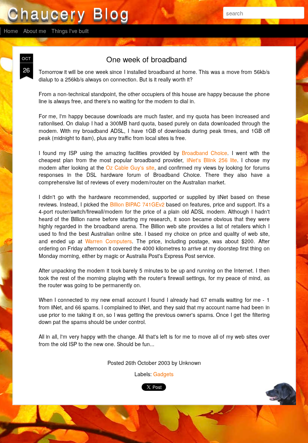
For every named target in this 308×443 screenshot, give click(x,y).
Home (11, 31)
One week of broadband (146, 59)
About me (34, 31)
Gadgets (163, 374)
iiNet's (194, 160)
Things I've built (70, 31)
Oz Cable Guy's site (130, 167)
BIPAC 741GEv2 (144, 204)
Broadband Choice (204, 153)
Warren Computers (108, 241)
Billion (117, 204)
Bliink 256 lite (220, 160)
